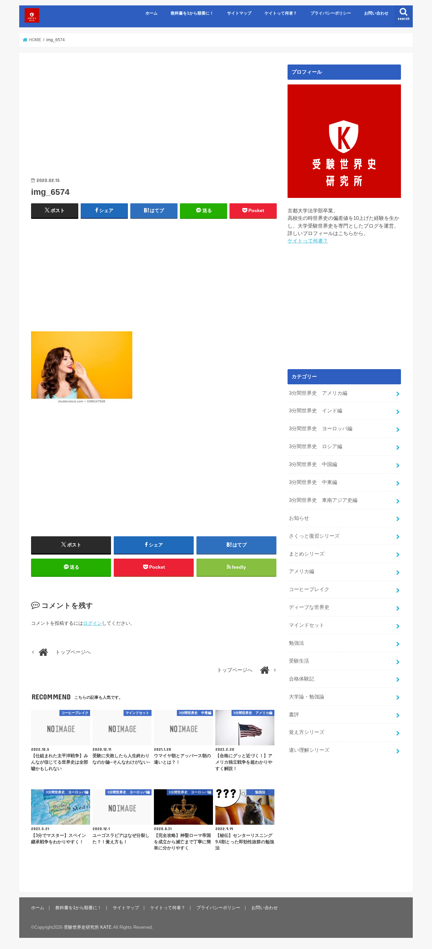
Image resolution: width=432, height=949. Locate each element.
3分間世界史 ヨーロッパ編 (320, 428)
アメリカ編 (301, 571)
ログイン (92, 623)
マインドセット (306, 625)
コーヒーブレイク (309, 589)
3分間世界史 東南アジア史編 (323, 500)
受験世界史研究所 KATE (88, 927)
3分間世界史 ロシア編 (315, 446)
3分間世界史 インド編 (315, 410)
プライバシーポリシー (330, 13)
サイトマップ (239, 13)
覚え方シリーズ (306, 732)
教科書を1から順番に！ (192, 13)
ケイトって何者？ (281, 13)
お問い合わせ (376, 13)
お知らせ (299, 518)
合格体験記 (301, 679)
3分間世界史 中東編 (313, 482)
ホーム (151, 13)
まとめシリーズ (306, 554)
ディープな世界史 (309, 607)
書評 (294, 714)
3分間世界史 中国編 (313, 464)
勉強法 (296, 643)
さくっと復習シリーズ (314, 536)
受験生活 (299, 661)
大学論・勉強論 (306, 696)
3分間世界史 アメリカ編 (318, 393)
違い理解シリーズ (309, 750)
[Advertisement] (154, 112)
